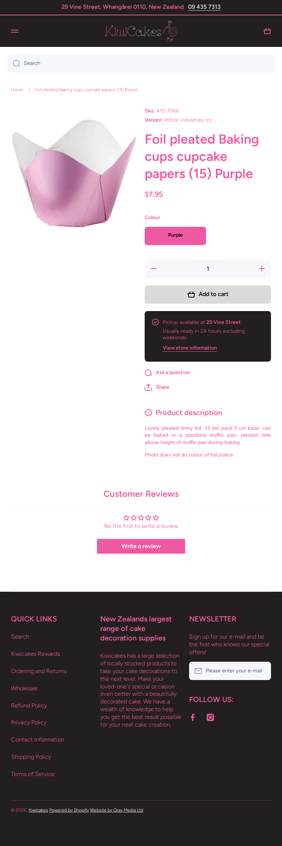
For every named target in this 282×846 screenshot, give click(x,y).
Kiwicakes (38, 810)
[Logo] (141, 31)
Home (17, 89)
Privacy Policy (29, 722)
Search (20, 636)
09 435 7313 (204, 6)
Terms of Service (33, 774)
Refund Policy (29, 705)
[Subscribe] (262, 671)
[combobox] (141, 63)
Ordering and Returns (38, 671)
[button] (157, 387)
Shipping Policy (31, 756)
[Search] (13, 63)
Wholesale (24, 688)
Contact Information (37, 739)
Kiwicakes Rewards (35, 653)
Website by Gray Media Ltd (116, 810)
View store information (190, 348)
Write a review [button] (141, 546)
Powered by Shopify (69, 810)
